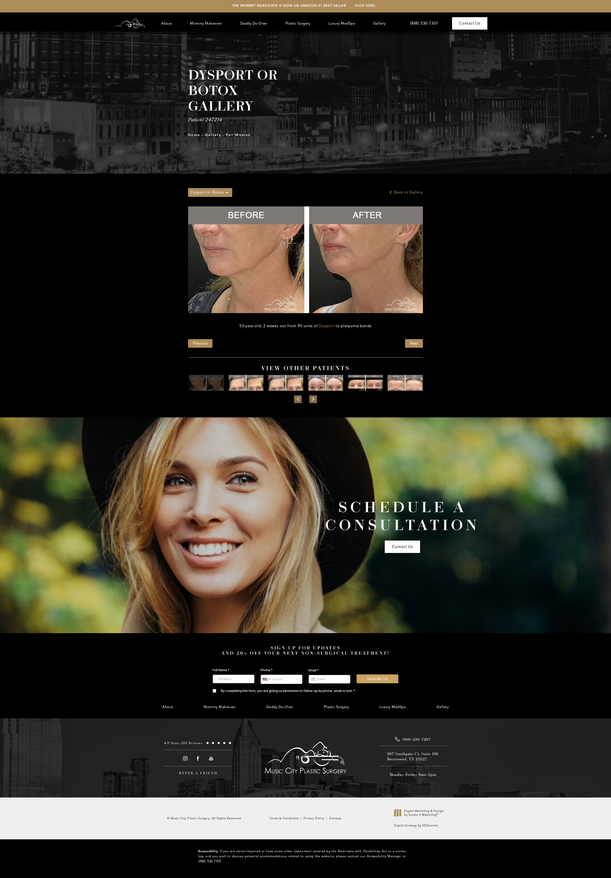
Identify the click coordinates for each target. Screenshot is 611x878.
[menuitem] (167, 23)
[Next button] (313, 399)
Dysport (326, 326)
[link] (424, 23)
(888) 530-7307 (209, 861)
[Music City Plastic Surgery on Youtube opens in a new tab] (211, 758)
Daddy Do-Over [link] (253, 23)
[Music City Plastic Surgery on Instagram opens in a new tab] (185, 758)
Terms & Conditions (284, 818)
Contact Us (469, 23)
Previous (200, 343)
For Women (238, 135)
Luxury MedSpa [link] (342, 23)
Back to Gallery (408, 192)
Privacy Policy (314, 818)
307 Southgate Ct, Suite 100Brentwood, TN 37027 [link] (413, 756)
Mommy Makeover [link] (206, 23)
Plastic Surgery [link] (298, 23)
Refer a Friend (198, 773)
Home (194, 135)
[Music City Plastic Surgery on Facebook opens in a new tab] (198, 758)
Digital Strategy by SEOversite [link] (416, 825)
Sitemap (335, 818)
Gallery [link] (379, 23)
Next (414, 343)
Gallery (213, 135)
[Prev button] (298, 399)
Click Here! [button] (365, 6)
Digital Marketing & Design (424, 814)
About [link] (166, 23)
